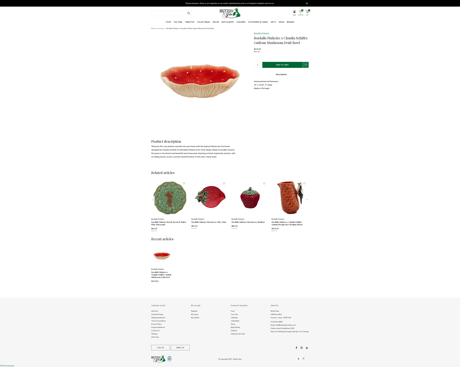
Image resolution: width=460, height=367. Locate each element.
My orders (194, 314)
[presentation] (153, 200)
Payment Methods (158, 327)
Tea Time (178, 22)
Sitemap (154, 334)
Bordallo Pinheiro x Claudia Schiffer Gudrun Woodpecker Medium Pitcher (287, 223)
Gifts (273, 22)
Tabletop (189, 22)
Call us (160, 348)
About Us (154, 311)
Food (168, 22)
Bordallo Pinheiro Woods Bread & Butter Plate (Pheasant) (168, 223)
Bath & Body (228, 22)
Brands (290, 22)
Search (188, 13)
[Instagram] (301, 347)
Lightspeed (10, 365)
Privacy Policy (156, 324)
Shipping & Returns (158, 318)
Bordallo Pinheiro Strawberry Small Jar (248, 222)
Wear (281, 22)
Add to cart (282, 65)
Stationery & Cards (258, 22)
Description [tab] (281, 74)
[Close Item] (307, 3)
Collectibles (203, 22)
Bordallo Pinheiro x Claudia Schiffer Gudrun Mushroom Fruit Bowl (161, 274)
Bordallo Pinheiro (261, 33)
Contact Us (155, 331)
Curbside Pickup (157, 314)
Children (240, 22)
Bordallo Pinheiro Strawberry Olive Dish (208, 222)
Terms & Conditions (158, 321)
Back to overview (157, 28)
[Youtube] (307, 347)
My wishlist (195, 318)
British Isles (237, 359)
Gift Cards (155, 337)
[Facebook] (296, 347)
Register (194, 311)
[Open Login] (306, 65)
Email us (180, 348)
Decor (216, 22)
